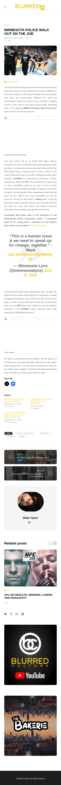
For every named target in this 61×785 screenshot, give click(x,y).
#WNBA (22, 437)
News (7, 25)
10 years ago (18, 38)
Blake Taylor (8, 38)
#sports (10, 437)
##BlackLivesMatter (25, 433)
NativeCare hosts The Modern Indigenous (14, 400)
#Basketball (45, 433)
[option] (30, 576)
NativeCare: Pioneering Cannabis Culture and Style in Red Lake (14, 414)
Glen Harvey (12, 82)
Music (40, 471)
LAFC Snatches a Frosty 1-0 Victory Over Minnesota (41, 401)
